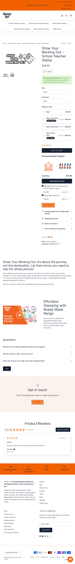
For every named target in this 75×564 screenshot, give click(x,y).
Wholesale (7, 526)
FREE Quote (57, 29)
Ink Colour (45, 97)
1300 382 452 (68, 5)
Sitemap (42, 500)
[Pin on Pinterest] (51, 237)
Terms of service (10, 517)
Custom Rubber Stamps (16, 23)
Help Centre (43, 488)
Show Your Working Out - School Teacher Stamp (36, 43)
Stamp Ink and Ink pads (22, 29)
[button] (35, 430)
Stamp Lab (11, 557)
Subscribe (46, 530)
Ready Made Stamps (59, 23)
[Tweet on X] (46, 237)
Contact (70, 1)
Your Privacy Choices (11, 532)
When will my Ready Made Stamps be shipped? (24, 347)
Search (41, 482)
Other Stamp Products (41, 29)
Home (56, 1)
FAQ (40, 485)
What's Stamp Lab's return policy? (18, 354)
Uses (5, 511)
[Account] (61, 15)
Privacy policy (8, 514)
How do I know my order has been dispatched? (24, 361)
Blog (60, 1)
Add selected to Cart (57, 181)
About (64, 1)
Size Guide (48, 205)
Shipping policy (9, 520)
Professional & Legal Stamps (39, 23)
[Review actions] (67, 437)
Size (43, 88)
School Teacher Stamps (14, 43)
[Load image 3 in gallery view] (20, 58)
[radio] (57, 112)
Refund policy (8, 523)
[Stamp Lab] (7, 15)
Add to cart (56, 150)
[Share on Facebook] (49, 237)
